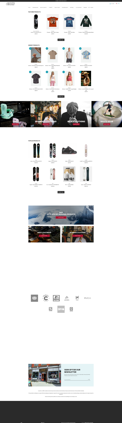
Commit (50, 7)
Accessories (78, 7)
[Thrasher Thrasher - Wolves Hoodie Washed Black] (86, 22)
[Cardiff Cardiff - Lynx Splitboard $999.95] (86, 151)
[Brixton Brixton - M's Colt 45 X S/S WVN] (69, 55)
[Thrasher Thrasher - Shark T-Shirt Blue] (69, 22)
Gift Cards (90, 7)
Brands (85, 7)
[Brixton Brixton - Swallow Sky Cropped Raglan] (69, 78)
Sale (29, 7)
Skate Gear (57, 7)
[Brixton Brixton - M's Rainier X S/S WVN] (86, 55)
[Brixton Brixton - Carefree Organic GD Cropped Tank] (86, 78)
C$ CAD (112, 3)
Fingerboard (65, 7)
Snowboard (35, 7)
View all (61, 39)
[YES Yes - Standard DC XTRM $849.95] (52, 174)
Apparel (72, 7)
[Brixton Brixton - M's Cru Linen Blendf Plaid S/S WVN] (52, 55)
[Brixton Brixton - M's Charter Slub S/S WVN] (36, 78)
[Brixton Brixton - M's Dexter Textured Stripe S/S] (36, 55)
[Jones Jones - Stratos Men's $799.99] (36, 151)
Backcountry (43, 7)
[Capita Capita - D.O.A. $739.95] (52, 151)
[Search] (119, 3)
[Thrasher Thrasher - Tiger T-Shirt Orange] (52, 22)
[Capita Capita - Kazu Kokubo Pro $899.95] (36, 174)
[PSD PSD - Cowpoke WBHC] (69, 174)
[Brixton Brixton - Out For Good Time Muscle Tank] (52, 78)
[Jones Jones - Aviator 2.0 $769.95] (86, 174)
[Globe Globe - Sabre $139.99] (69, 151)
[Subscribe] (88, 379)
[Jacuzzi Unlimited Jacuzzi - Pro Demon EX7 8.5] (36, 22)
